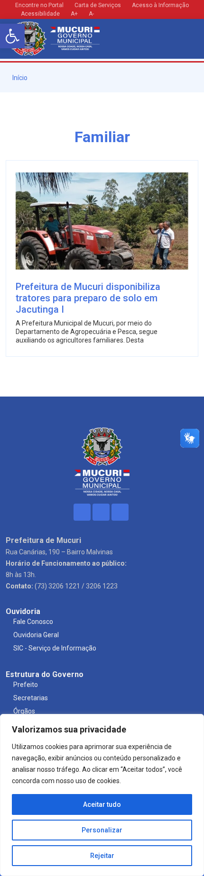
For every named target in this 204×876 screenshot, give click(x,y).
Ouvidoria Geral (36, 635)
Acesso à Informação (160, 5)
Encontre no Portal (39, 5)
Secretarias (30, 698)
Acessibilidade (39, 13)
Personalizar (102, 830)
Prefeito (25, 684)
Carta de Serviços (97, 5)
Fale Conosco (33, 621)
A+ (74, 13)
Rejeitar (102, 855)
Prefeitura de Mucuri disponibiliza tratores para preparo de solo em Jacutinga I (88, 298)
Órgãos (24, 711)
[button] (12, 36)
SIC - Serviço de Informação (54, 648)
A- (91, 13)
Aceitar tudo (102, 804)
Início (19, 77)
